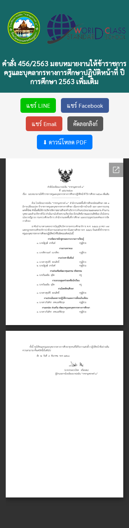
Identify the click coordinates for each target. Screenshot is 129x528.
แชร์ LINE (38, 105)
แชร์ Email (44, 124)
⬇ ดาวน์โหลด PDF (65, 142)
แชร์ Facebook (85, 105)
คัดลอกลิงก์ (85, 124)
